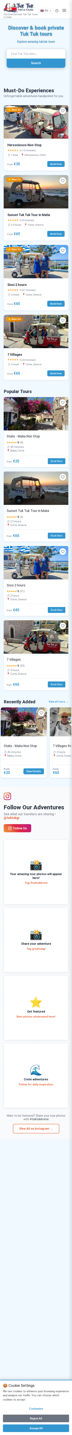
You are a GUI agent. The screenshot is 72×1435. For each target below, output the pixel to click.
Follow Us (20, 828)
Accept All (36, 1428)
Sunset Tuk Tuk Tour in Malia (28, 215)
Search (36, 63)
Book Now (56, 163)
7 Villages (14, 354)
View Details (33, 771)
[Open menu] (64, 10)
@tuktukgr (12, 818)
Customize (36, 1408)
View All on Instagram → (36, 1128)
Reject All (36, 1418)
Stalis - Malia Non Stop (23, 436)
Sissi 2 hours (17, 285)
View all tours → (58, 701)
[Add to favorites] (62, 110)
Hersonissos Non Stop (24, 145)
